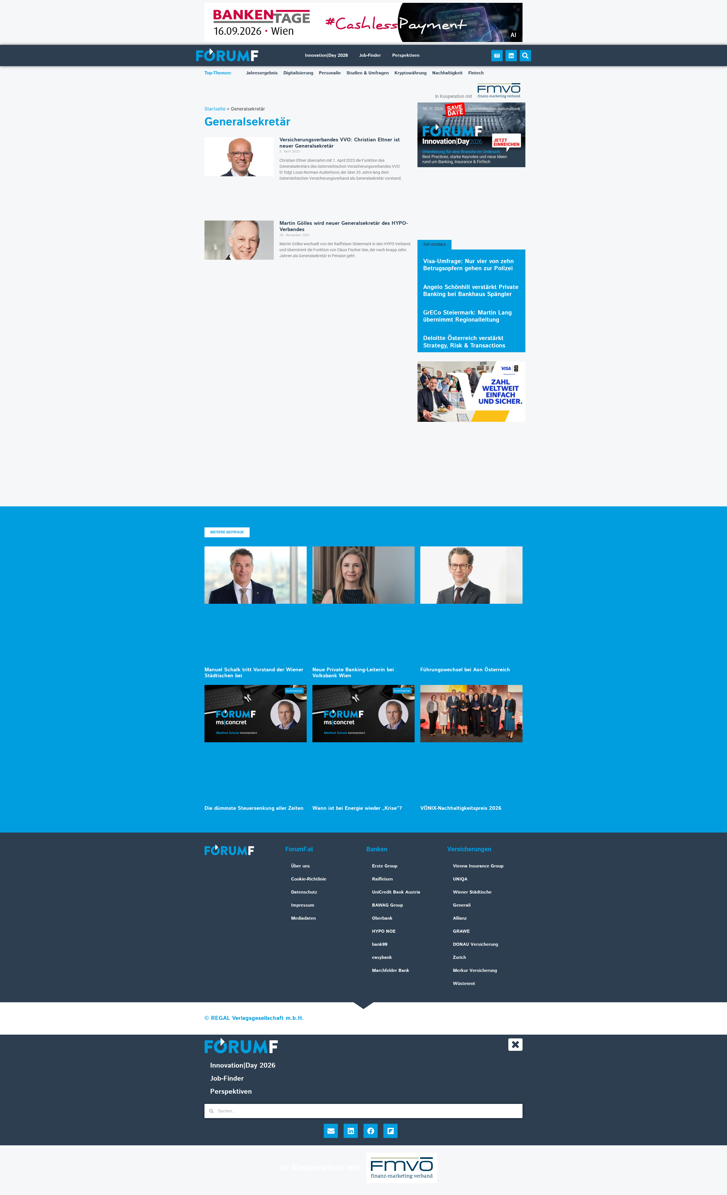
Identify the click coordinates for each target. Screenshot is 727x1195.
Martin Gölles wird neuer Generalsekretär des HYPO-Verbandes (343, 226)
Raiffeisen (382, 879)
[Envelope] (331, 1131)
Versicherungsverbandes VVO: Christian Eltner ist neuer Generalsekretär (339, 143)
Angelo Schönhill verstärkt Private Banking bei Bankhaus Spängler (471, 291)
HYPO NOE (384, 931)
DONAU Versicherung (475, 944)
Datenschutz (304, 892)
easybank (382, 957)
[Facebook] (371, 1131)
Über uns (300, 866)
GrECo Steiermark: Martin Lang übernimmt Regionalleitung (467, 316)
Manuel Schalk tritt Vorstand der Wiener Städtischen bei (253, 673)
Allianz (460, 918)
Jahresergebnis (262, 73)
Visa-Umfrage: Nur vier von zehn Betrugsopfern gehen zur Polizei (468, 265)
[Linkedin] (511, 55)
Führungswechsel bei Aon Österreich (465, 670)
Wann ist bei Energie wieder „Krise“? (357, 808)
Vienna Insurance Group (478, 866)
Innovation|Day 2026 (326, 55)
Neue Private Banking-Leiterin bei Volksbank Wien (353, 673)
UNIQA (460, 879)
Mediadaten (303, 918)
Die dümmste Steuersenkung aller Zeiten (254, 808)
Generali (462, 905)
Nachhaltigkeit (447, 73)
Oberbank (382, 918)
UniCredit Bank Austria (396, 892)
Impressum (302, 905)
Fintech (476, 73)
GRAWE (461, 931)
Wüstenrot (464, 983)
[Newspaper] (497, 55)
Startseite (214, 109)
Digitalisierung (298, 73)
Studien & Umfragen (367, 73)
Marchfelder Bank (390, 970)
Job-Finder (370, 55)
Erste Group (384, 866)
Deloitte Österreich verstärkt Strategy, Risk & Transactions (464, 342)
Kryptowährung (410, 73)
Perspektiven (405, 55)
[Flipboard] (390, 1131)
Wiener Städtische (472, 892)
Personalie (330, 73)
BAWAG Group (387, 905)
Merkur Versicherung (475, 970)
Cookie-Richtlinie (308, 879)
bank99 (379, 944)
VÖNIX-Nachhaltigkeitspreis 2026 (461, 808)
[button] (525, 55)
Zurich (459, 957)
